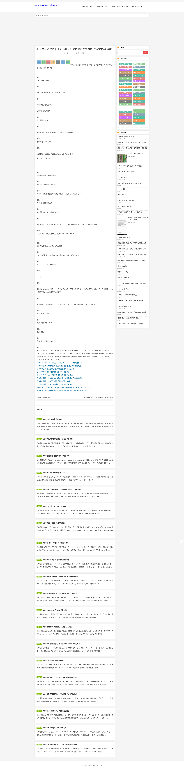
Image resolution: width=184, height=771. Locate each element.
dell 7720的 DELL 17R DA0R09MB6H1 (129, 183)
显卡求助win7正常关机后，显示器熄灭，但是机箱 (132, 148)
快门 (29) (123, 114)
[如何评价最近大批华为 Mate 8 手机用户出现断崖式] (122, 226)
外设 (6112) (124, 104)
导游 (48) (136, 117)
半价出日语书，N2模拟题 (135, 154)
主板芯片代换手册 (122, 289)
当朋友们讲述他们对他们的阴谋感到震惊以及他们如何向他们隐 (65, 390)
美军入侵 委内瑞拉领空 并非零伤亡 (61, 381)
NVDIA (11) (124, 112)
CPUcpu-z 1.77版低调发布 (52, 419)
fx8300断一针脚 (122, 177)
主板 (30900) (124, 64)
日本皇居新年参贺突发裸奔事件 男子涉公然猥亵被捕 (64, 366)
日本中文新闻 (88, 6)
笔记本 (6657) (124, 95)
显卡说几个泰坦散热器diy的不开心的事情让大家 (131, 243)
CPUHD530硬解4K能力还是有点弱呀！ (56, 560)
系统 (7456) (124, 90)
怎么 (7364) (137, 90)
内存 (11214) (137, 78)
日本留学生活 (41, 372)
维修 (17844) (137, 70)
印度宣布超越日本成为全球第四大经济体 (60, 369)
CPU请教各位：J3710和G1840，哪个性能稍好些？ (60, 677)
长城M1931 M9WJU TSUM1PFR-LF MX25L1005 (132, 283)
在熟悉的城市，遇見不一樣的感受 (58, 372)
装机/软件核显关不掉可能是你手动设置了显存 (131, 260)
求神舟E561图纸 (122, 266)
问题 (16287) (124, 72)
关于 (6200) (137, 101)
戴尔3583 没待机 (122, 272)
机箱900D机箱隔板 (123, 277)
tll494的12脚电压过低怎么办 (125, 136)
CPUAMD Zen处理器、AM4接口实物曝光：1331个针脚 (62, 489)
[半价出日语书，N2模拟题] (122, 158)
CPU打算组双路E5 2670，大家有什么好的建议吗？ (60, 744)
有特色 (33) (124, 117)
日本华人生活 (115, 6)
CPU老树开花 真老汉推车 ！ (125, 200)
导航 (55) (136, 123)
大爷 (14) (123, 123)
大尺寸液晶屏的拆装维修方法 (126, 206)
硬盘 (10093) (137, 81)
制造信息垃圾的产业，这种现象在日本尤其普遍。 (66, 378)
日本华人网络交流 (43, 378)
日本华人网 (40, 15)
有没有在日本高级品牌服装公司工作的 (128, 318)
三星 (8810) (124, 84)
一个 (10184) (124, 81)
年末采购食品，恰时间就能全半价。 (62, 384)
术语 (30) (136, 114)
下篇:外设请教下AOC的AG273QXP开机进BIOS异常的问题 (98, 397)
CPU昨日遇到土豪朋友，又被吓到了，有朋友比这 (60, 694)
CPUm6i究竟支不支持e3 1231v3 (54, 506)
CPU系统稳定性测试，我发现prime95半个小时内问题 (61, 644)
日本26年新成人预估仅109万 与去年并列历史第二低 (64, 363)
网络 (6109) (137, 104)
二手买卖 (145, 6)
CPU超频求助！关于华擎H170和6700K (56, 456)
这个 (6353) (124, 101)
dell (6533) (136, 95)
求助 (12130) (124, 78)
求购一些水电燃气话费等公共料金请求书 (60, 375)
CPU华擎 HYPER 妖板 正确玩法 (54, 523)
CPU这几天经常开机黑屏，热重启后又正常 (58, 439)
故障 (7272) (124, 93)
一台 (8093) (137, 84)
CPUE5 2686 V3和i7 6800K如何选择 (56, 543)
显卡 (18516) (124, 70)
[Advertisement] (92, 31)
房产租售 (136, 6)
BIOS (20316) (138, 64)
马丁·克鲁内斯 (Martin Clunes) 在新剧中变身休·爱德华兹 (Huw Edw (67, 387)
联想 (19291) (137, 67)
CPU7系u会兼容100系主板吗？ (54, 660)
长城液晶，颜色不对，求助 (125, 171)
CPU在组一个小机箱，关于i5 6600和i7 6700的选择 (60, 576)
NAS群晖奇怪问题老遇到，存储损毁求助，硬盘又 (132, 249)
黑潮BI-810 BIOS (122, 194)
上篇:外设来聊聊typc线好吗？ (44, 397)
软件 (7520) (137, 87)
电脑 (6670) (137, 93)
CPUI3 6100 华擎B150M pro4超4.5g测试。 (58, 627)
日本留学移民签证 (101, 6)
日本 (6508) (124, 98)
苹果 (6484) (137, 98)
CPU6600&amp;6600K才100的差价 (55, 728)
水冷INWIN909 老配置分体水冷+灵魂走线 (129, 166)
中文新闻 (40, 387)
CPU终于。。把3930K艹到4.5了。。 (127, 295)
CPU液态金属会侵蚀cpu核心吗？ (54, 473)
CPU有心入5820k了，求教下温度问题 (56, 711)
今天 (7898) (124, 87)
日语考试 (126, 6)
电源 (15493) (124, 75)
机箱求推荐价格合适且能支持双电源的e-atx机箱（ (132, 312)
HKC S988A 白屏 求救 (124, 306)
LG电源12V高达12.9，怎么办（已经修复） (130, 212)
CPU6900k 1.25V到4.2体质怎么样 (55, 610)
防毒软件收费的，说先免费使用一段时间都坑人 (131, 323)
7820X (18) (137, 120)
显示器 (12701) (138, 75)
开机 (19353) (124, 67)
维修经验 (46, 15)
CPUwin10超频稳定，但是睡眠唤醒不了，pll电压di (60, 593)
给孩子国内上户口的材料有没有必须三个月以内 (131, 254)
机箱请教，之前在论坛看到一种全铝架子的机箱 (131, 142)
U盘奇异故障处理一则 (124, 237)
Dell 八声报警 (121, 189)
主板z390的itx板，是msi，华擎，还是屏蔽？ (130, 300)
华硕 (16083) (137, 72)
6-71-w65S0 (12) (137, 111)
